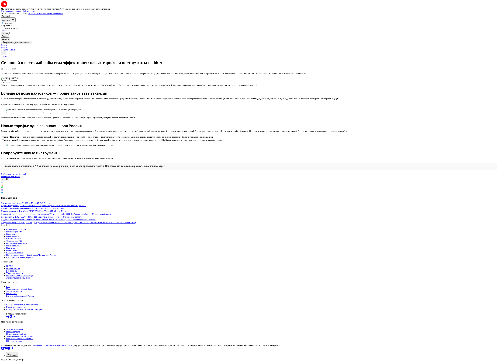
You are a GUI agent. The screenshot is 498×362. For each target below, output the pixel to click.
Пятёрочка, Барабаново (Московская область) (90, 214)
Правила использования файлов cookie (45, 13)
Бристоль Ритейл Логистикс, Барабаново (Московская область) (68, 220)
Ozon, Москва (58, 208)
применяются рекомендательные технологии (52, 345)
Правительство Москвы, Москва (71, 205)
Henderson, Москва (59, 211)
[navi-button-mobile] (3, 53)
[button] (4, 45)
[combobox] (12, 354)
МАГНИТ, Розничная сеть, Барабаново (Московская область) (55, 217)
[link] (5, 39)
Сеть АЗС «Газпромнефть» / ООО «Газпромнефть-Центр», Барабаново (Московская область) (94, 222)
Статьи (4, 56)
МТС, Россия (44, 203)
